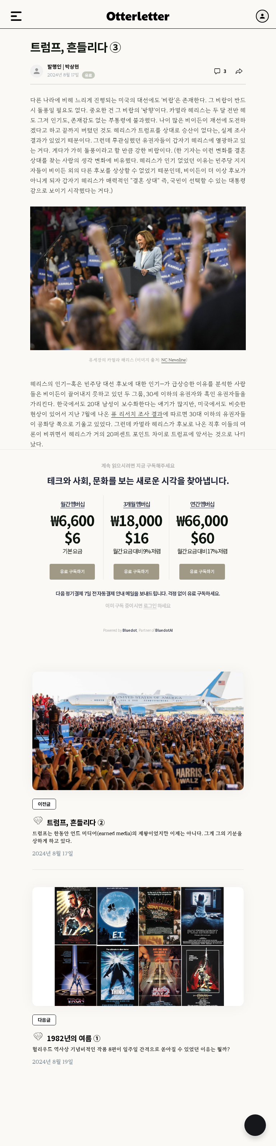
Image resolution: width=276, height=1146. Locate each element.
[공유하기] (239, 71)
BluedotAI (164, 630)
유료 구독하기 (72, 571)
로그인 (150, 605)
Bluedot (130, 630)
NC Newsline (173, 360)
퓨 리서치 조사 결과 (136, 414)
